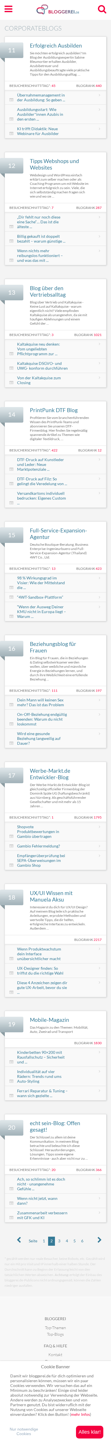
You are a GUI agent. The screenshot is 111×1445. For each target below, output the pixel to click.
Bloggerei (55, 1318)
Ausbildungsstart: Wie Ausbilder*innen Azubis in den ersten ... (40, 114)
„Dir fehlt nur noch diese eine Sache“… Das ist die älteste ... (38, 222)
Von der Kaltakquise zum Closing (39, 380)
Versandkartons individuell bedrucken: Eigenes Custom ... (41, 498)
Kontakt (55, 1354)
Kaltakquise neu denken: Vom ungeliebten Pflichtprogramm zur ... (38, 349)
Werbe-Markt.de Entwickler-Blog (50, 773)
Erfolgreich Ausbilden (56, 45)
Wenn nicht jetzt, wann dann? (37, 1201)
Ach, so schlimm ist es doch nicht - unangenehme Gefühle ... (41, 1184)
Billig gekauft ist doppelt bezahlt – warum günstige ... (41, 238)
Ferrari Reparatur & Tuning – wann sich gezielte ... (42, 1093)
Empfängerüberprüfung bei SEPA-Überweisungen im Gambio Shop (41, 860)
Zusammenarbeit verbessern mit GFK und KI (42, 1215)
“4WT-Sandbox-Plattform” (40, 597)
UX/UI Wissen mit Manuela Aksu (51, 896)
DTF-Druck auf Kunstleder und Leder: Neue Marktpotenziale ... (40, 464)
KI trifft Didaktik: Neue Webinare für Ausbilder (38, 131)
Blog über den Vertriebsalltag (48, 291)
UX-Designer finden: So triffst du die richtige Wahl (40, 970)
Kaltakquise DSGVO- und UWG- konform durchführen (42, 366)
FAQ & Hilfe (55, 1345)
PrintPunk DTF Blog (54, 410)
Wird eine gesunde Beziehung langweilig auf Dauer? (39, 738)
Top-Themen (55, 1327)
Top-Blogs (55, 1334)
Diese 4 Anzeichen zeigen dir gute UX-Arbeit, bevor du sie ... (42, 987)
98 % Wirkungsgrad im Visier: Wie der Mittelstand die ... (41, 582)
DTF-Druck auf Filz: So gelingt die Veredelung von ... (42, 481)
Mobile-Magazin (49, 1019)
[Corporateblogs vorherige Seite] (18, 1240)
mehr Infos (80, 1414)
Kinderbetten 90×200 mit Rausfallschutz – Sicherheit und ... (41, 1057)
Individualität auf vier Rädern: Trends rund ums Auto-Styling (39, 1076)
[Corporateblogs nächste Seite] (99, 1240)
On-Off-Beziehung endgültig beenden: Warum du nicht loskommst (42, 719)
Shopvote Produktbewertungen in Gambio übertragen (38, 831)
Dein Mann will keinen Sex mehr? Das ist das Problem (40, 702)
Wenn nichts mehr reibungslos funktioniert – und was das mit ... (40, 255)
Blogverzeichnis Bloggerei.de (66, 12)
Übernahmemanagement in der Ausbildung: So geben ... (41, 97)
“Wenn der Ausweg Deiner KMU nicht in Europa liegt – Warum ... (41, 611)
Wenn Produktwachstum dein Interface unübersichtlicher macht (39, 954)
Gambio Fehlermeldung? (38, 846)
